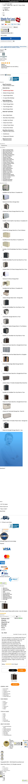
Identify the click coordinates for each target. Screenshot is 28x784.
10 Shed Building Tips (7, 735)
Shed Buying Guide (7, 598)
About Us (6, 10)
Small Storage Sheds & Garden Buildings (11, 46)
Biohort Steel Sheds (7, 153)
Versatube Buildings (7, 179)
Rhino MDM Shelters (8, 168)
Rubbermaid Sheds (7, 170)
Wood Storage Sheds (8, 109)
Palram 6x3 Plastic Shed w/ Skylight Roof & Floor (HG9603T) (13, 47)
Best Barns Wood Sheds (8, 117)
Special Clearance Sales (8, 85)
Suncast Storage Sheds (8, 174)
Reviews (18, 47)
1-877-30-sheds (4, 504)
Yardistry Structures (7, 180)
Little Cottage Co (7, 164)
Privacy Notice (6, 593)
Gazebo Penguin (7, 157)
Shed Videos (5, 733)
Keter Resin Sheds (7, 161)
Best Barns (5, 702)
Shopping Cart (6, 33)
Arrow (4, 701)
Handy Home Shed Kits (8, 159)
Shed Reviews (6, 595)
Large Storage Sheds (8, 95)
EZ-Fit (4, 705)
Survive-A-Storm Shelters (9, 175)
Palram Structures (7, 167)
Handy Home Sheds (7, 122)
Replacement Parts (7, 594)
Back (13, 670)
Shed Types (5, 732)
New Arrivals (5, 720)
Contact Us (5, 692)
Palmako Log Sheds (7, 165)
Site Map (5, 599)
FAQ (4, 591)
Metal (4, 713)
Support (6, 9)
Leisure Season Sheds (8, 162)
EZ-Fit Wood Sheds (7, 156)
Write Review (21, 670)
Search (16, 27)
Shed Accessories (7, 140)
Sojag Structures (7, 173)
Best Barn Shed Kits (7, 152)
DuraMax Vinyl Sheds (8, 120)
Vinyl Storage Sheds (7, 106)
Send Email (2, 511)
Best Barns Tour (6, 731)
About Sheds (6, 589)
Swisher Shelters (7, 177)
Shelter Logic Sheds (7, 172)
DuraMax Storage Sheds (8, 154)
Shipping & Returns (7, 596)
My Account (7, 7)
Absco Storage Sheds (8, 149)
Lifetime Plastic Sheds (8, 125)
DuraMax (5, 703)
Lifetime (4, 707)
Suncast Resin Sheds (8, 127)
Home (2, 46)
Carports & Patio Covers (8, 131)
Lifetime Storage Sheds (8, 163)
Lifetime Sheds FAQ (7, 730)
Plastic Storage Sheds (8, 104)
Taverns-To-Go (6, 178)
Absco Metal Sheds (7, 115)
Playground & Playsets (8, 136)
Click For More (3, 59)
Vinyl (4, 717)
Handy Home (5, 706)
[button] (1, 774)
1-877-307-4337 (8, 4)
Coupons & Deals (7, 590)
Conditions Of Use (6, 691)
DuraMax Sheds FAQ (7, 728)
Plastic (4, 715)
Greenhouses (6, 134)
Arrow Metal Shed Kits (8, 151)
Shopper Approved (6, 696)
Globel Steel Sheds (7, 158)
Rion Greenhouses (7, 169)
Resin (4, 716)
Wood (4, 718)
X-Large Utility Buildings (8, 98)
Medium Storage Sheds (8, 93)
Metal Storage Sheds (8, 101)
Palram (4, 708)
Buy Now (15, 684)
